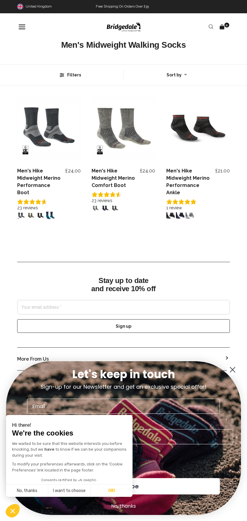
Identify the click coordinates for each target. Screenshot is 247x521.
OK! (111, 490)
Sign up (123, 326)
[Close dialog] (233, 370)
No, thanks (27, 490)
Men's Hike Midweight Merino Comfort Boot (113, 178)
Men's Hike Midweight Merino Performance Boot (39, 181)
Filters (74, 74)
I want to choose (69, 490)
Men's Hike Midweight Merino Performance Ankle (188, 181)
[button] (12, 510)
